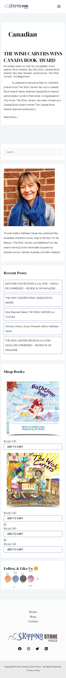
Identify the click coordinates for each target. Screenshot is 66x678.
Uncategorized (21, 76)
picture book (40, 73)
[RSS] (46, 648)
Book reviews (20, 69)
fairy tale (17, 73)
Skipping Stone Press (31, 666)
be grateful (42, 66)
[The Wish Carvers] (33, 408)
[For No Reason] (5, 523)
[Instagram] (28, 648)
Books (33, 612)
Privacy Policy (34, 670)
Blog (33, 616)
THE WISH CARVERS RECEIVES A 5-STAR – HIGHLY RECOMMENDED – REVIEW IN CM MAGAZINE (28, 345)
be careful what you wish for (19, 66)
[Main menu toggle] (59, 6)
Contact (33, 621)
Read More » (11, 117)
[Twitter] (37, 648)
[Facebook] (19, 648)
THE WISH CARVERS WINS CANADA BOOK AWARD (33, 57)
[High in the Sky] (5, 539)
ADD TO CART (15, 446)
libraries (27, 73)
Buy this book (36, 69)
